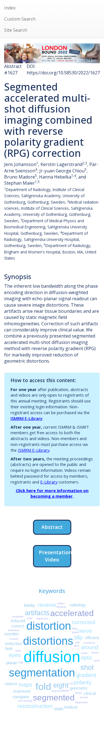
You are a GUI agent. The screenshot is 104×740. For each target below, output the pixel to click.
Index (10, 8)
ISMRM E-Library (26, 418)
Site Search (15, 30)
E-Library (48, 482)
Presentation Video (55, 556)
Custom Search (19, 19)
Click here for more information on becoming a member (52, 493)
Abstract (52, 526)
